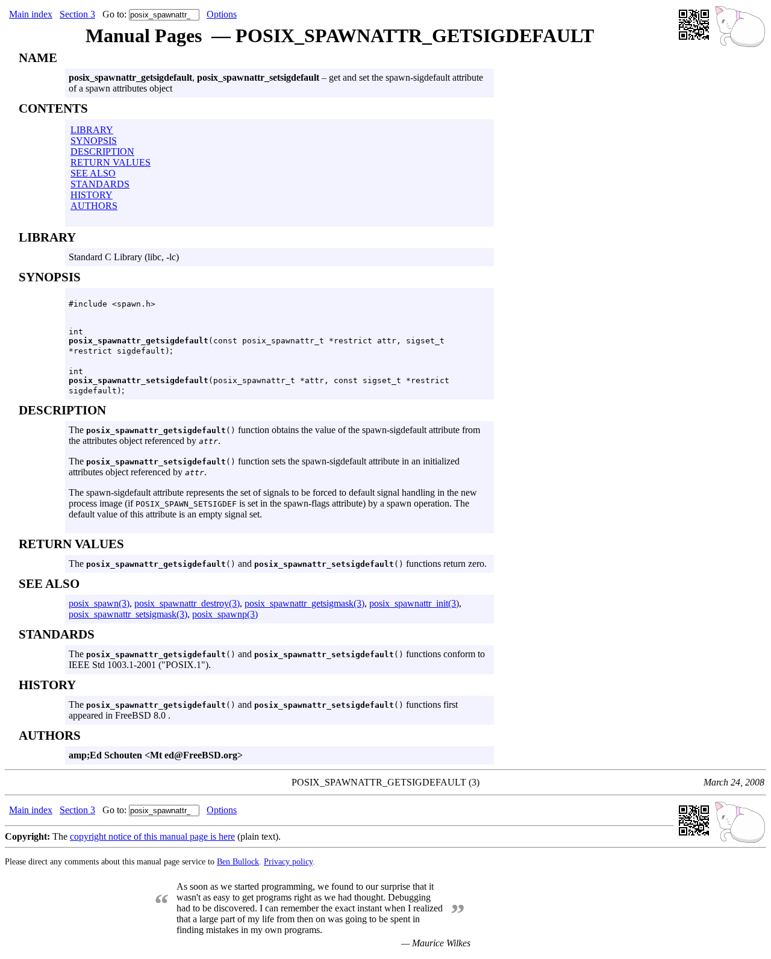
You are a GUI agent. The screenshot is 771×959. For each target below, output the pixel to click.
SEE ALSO (93, 173)
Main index (30, 14)
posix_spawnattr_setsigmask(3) (128, 614)
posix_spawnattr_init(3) (414, 603)
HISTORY (91, 195)
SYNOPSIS (93, 141)
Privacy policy (288, 861)
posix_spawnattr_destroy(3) (187, 603)
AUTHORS (93, 206)
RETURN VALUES (110, 162)
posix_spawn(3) (99, 603)
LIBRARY (91, 130)
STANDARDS (100, 184)
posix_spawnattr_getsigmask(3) (304, 603)
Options (222, 14)
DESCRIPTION (102, 151)
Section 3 (77, 14)
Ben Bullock (238, 861)
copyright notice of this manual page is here (152, 836)
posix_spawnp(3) (225, 614)
